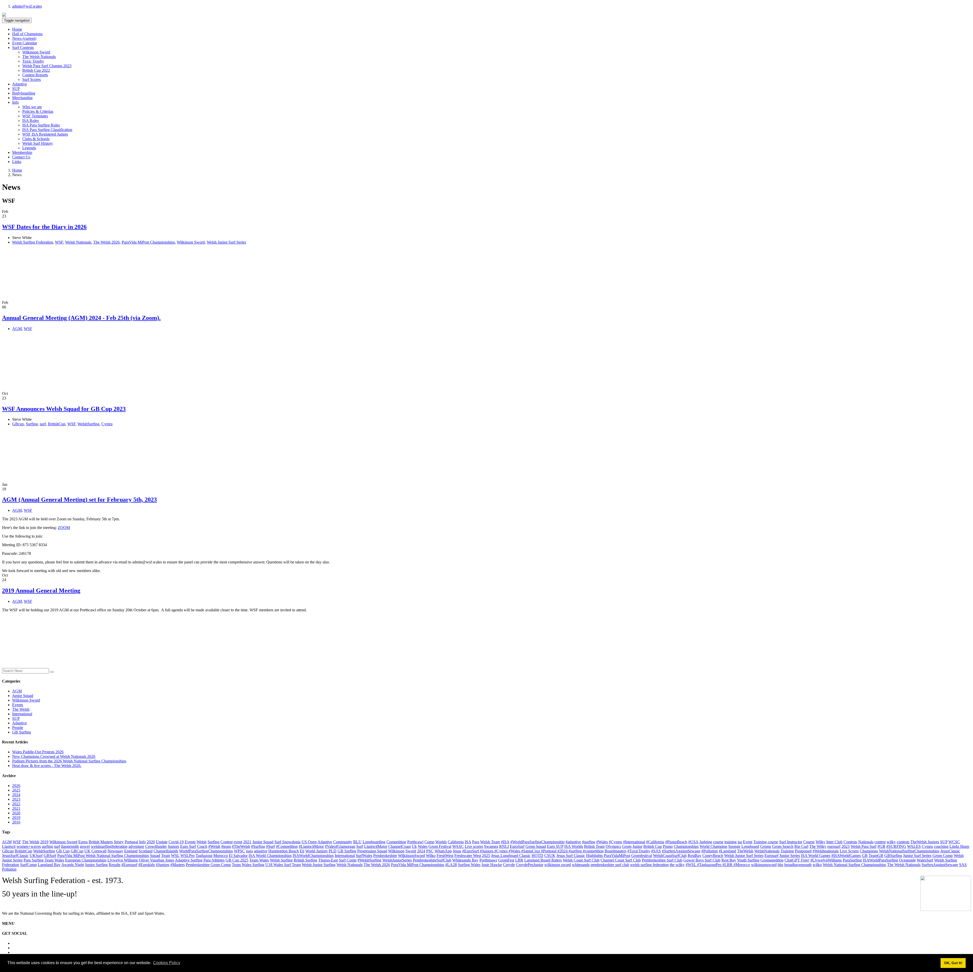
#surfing (588, 842)
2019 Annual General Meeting (41, 590)
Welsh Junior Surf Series (226, 242)
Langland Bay (49, 865)
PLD (332, 851)
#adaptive (573, 842)
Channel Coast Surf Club (621, 860)
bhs (780, 865)
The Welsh (20, 709)
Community (342, 842)
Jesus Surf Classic (570, 855)
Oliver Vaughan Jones (156, 860)
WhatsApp (443, 851)
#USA (693, 842)
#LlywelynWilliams (826, 860)
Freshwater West (467, 855)
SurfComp (28, 865)
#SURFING (896, 846)
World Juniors (316, 851)
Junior (637, 846)
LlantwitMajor (375, 846)
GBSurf (50, 855)
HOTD (537, 855)
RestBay (694, 855)
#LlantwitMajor (311, 846)
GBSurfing (893, 855)
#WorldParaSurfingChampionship (537, 842)
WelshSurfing (88, 424)
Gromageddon (771, 860)
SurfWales (364, 855)
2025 (16, 790)
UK (87, 851)
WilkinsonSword (411, 855)
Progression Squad (372, 851)
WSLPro (187, 855)
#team (226, 846)
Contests (850, 842)
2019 (16, 817)
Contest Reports (35, 75)
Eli (302, 851)
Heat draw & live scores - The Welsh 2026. (46, 765)
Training (787, 851)
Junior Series (789, 855)
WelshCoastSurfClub (670, 855)
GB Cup (63, 851)
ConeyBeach (712, 855)
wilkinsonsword (764, 865)
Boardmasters (615, 851)
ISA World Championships (270, 855)
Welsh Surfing (281, 860)
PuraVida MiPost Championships (148, 242)
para (249, 851)
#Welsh (214, 846)
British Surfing (305, 860)
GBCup (77, 851)
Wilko (431, 855)
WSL (175, 855)
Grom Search (782, 846)
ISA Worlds (573, 846)
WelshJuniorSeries (397, 860)
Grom (626, 846)
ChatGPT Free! (796, 860)
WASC (458, 846)
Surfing (32, 424)
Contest (226, 842)
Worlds (441, 842)
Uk (414, 846)
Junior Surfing (96, 865)
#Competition (287, 846)
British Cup (652, 846)
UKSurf (36, 855)
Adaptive (19, 84)
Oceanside (907, 860)
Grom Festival (439, 846)
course (718, 842)
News (24, 38)
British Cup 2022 (36, 70)
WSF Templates (35, 116)
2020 (16, 813)
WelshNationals (766, 851)
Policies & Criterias (37, 111)
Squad (155, 855)
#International (634, 842)
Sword (410, 851)
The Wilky (817, 846)
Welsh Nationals (78, 242)
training (730, 842)
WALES (914, 846)
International (22, 714)
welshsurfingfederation (109, 846)
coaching (941, 846)
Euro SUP (555, 846)
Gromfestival (641, 855)
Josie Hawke (491, 865)
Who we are (32, 107)
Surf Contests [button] (23, 47)
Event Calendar (24, 43)
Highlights (594, 855)
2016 (16, 822)
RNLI (504, 846)
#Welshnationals (826, 851)
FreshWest (445, 855)
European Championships (85, 860)
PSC (430, 851)
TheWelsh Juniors (924, 842)
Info (142, 842)
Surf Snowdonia (287, 842)
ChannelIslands (166, 851)
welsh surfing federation (649, 865)
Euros (83, 842)
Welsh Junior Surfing (318, 865)
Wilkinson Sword (36, 52)
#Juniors (162, 865)
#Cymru (615, 842)
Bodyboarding (23, 93)
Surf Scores (31, 79)
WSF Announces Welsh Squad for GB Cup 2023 (64, 409)
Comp (429, 842)
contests (903, 842)
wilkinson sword (557, 865)
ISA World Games (815, 855)
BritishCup (56, 424)
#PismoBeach (676, 842)
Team (165, 855)
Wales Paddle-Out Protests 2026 (38, 752)
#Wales (602, 842)
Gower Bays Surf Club (701, 860)
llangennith (70, 846)
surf (43, 424)
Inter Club (834, 842)
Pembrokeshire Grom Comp (208, 865)
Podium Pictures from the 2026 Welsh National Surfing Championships (69, 761)
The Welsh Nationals (39, 56)
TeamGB (876, 855)
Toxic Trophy (33, 61)
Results (114, 865)
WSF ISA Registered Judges (45, 134)
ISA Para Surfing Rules (41, 125)
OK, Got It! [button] (953, 963)
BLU (357, 842)
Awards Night (72, 865)
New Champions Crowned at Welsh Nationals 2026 (53, 756)
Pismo (668, 846)
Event (747, 842)
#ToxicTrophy (638, 851)
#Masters (177, 865)
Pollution (9, 869)
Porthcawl (415, 842)
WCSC (954, 842)
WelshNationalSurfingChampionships (909, 851)
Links (16, 161)
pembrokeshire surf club (610, 865)
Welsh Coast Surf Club (581, 860)
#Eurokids (146, 865)
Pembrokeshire (385, 855)
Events (17, 705)
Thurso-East (328, 860)
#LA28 (451, 865)
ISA (468, 842)
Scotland (146, 851)
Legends (29, 148)
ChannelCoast (399, 846)
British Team (594, 846)
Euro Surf (188, 846)
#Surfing (258, 846)
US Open (309, 842)
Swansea (491, 846)
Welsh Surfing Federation (32, 242)
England (131, 851)
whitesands (581, 865)
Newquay (115, 851)
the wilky (677, 865)
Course (809, 842)
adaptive (260, 851)
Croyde (509, 865)
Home (17, 29)
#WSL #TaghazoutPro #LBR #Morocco (718, 865)
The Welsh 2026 (106, 242)
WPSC (239, 851)
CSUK (549, 855)
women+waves (28, 846)
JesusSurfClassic (15, 855)
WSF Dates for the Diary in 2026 (44, 227)
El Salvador (238, 855)
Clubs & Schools (35, 139)
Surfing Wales (469, 865)
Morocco (220, 855)
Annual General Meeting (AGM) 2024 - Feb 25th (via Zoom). (81, 318)
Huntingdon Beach (283, 851)
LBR (519, 860)
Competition (396, 842)
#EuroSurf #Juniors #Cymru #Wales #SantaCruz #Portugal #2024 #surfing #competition (533, 851)
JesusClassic (950, 851)
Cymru (107, 424)
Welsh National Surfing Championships (854, 865)
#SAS (656, 851)
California (456, 842)
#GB (881, 846)
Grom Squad (536, 846)
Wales (422, 846)
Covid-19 (176, 842)
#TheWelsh (241, 846)
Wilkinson (396, 851)
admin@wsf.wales (27, 6)
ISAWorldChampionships (313, 855)
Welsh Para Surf (863, 846)
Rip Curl (801, 846)
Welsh (202, 842)
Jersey (119, 842)
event (238, 842)
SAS (963, 865)
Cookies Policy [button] (166, 963)
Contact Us (21, 157)
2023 (16, 799)
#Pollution (709, 851)
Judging (705, 842)
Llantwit (8, 846)
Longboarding (374, 842)
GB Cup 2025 (237, 860)
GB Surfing (21, 732)
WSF (59, 242)
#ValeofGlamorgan (340, 846)
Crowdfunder (156, 846)
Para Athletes (213, 860)
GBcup (18, 424)
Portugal (131, 842)
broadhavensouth (798, 865)
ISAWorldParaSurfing (880, 860)
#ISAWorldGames (846, 855)
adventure (136, 846)
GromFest (506, 860)
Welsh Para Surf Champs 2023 (46, 66)
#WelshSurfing (369, 860)
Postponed (803, 851)
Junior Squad (22, 695)
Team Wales (259, 860)
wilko (817, 865)
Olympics (613, 846)
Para (475, 842)
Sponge (734, 846)
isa (740, 842)
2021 (16, 808)
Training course (765, 842)
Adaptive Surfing (188, 860)
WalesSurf (925, 860)
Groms (765, 846)
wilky (891, 842)
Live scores (474, 846)
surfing (47, 846)
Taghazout (204, 855)
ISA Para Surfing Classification (47, 129)
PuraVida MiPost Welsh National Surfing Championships (103, 855)
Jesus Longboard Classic (511, 855)
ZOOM (64, 527)
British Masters (101, 842)
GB (865, 855)
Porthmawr (488, 860)
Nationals (865, 842)
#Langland (727, 851)
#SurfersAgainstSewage (681, 851)
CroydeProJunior (529, 865)
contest (880, 842)
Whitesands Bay (465, 860)
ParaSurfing (852, 860)
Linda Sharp (959, 846)
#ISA (505, 842)
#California (655, 842)
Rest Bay (728, 860)
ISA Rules (30, 120)
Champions (869, 851)
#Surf (270, 846)
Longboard (750, 846)
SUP (16, 88)
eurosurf (833, 846)
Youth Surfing (748, 860)
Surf (359, 846)
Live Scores (849, 851)
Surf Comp (348, 860)
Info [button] (15, 102)
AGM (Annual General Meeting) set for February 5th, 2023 (79, 499)
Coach (202, 846)
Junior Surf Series (917, 855)
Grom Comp (942, 855)
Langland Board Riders (543, 860)
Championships (686, 846)
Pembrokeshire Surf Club (662, 860)
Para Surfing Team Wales (44, 860)
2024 (16, 795)
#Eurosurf (129, 865)
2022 (16, 804)
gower (85, 846)
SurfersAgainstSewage (940, 865)
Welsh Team (490, 842)
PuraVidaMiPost (617, 855)
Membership (22, 152)
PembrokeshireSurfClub (432, 860)
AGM (17, 328)
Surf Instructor (790, 842)
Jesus (457, 851)
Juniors (173, 846)
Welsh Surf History (37, 143)
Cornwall (98, 851)
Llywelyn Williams (122, 860)
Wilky (820, 842)
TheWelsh (745, 851)
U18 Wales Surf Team (283, 865)
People (17, 727)
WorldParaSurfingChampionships (206, 851)
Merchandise (22, 98)
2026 (16, 785)
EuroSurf (517, 846)
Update (161, 842)
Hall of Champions (27, 34)
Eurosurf (771, 855)
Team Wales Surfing (248, 865)
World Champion (713, 846)
